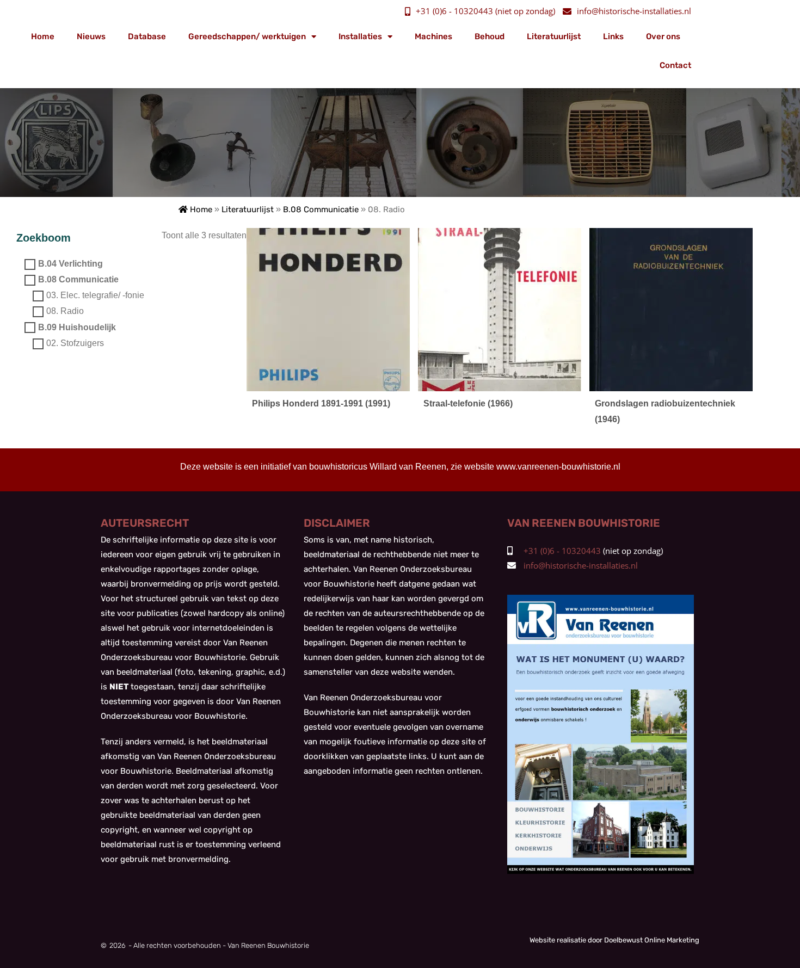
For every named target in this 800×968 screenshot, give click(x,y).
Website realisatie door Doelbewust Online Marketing (614, 940)
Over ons (663, 36)
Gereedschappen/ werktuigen (247, 36)
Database (147, 36)
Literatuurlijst (554, 36)
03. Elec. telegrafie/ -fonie (95, 295)
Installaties (360, 36)
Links (613, 36)
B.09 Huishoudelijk (77, 327)
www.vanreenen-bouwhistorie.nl (558, 466)
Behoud (489, 36)
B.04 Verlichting (70, 263)
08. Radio (65, 311)
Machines (433, 36)
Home (42, 36)
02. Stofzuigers (75, 343)
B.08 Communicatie (321, 209)
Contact (675, 65)
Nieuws (91, 36)
